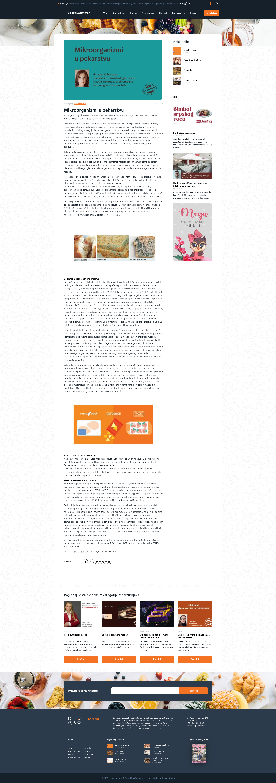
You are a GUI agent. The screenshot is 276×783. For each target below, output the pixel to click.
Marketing (88, 758)
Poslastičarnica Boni (192, 60)
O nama (192, 13)
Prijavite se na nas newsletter (83, 690)
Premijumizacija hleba (75, 634)
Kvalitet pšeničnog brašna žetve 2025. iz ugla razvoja (190, 184)
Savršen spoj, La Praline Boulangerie (162, 759)
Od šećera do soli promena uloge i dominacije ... (154, 636)
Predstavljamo (148, 13)
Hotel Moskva (120, 759)
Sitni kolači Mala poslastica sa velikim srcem (194, 636)
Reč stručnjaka (178, 13)
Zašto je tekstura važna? (115, 634)
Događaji (163, 13)
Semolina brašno (191, 50)
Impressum (88, 754)
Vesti (105, 13)
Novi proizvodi (119, 13)
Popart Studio (168, 778)
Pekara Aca (188, 70)
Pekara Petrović (190, 80)
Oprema (133, 13)
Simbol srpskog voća (184, 133)
